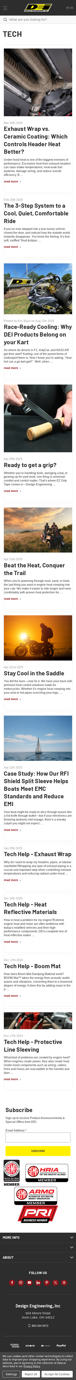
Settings (11, 1374)
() (71, 7)
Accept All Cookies (57, 1374)
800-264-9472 (40, 1325)
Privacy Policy (32, 1366)
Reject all (31, 1374)
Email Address (16, 1130)
